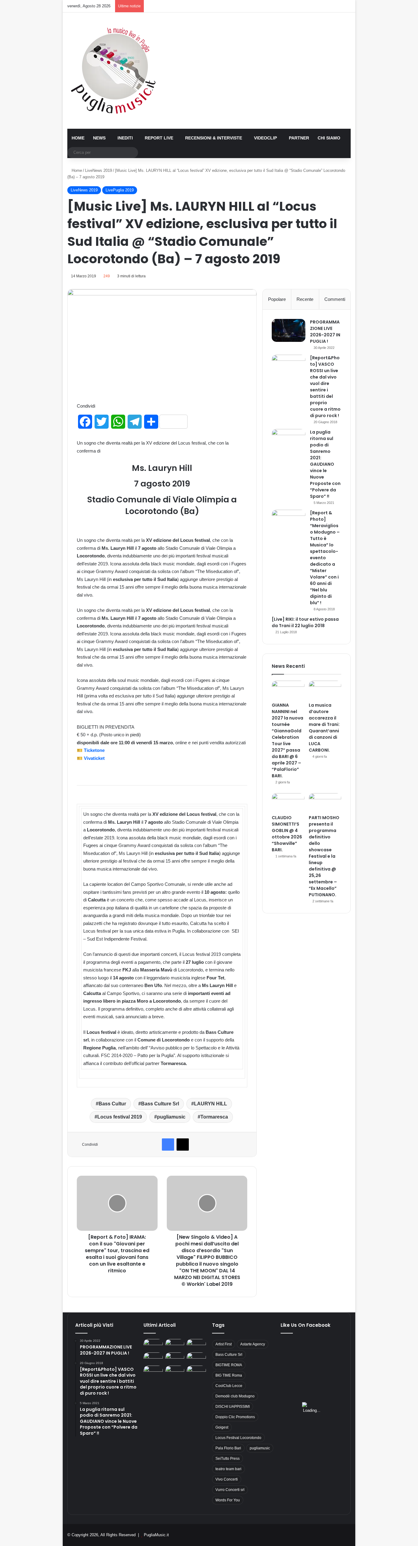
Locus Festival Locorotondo (238, 1438)
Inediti (125, 137)
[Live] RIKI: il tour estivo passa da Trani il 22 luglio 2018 (305, 622)
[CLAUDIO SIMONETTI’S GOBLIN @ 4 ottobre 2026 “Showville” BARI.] (288, 802)
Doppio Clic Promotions (235, 1417)
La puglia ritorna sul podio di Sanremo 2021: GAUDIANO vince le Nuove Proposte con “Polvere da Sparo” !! (325, 464)
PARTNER (299, 137)
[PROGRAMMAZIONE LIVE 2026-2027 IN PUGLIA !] (288, 330)
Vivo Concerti (226, 1479)
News (99, 137)
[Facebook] (168, 1144)
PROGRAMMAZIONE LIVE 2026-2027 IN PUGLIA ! (325, 331)
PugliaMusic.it (156, 1535)
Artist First (223, 1344)
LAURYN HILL (210, 1103)
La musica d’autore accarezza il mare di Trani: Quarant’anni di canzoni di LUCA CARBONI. (324, 727)
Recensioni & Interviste (213, 137)
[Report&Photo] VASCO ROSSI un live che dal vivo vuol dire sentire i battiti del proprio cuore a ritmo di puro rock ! (325, 387)
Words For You (227, 1500)
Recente (305, 299)
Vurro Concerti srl (229, 1490)
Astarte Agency (252, 1344)
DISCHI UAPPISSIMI (232, 1406)
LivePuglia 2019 (120, 190)
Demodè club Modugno (235, 1396)
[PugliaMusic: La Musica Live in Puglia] (113, 71)
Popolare (277, 299)
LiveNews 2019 (98, 170)
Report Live (159, 137)
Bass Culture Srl (160, 1103)
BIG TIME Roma (228, 1375)
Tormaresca (214, 1116)
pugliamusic (171, 1116)
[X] (183, 1144)
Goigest (221, 1427)
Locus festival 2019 (119, 1116)
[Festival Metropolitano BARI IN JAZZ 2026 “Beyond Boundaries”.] (153, 1344)
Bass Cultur (112, 1103)
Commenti (334, 299)
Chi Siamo (329, 137)
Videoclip (265, 137)
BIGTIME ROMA (228, 1365)
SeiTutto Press (227, 1458)
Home (78, 137)
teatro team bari (228, 1469)
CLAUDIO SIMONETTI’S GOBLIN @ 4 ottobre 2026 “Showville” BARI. (287, 834)
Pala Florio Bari (228, 1448)
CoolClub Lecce (228, 1386)
